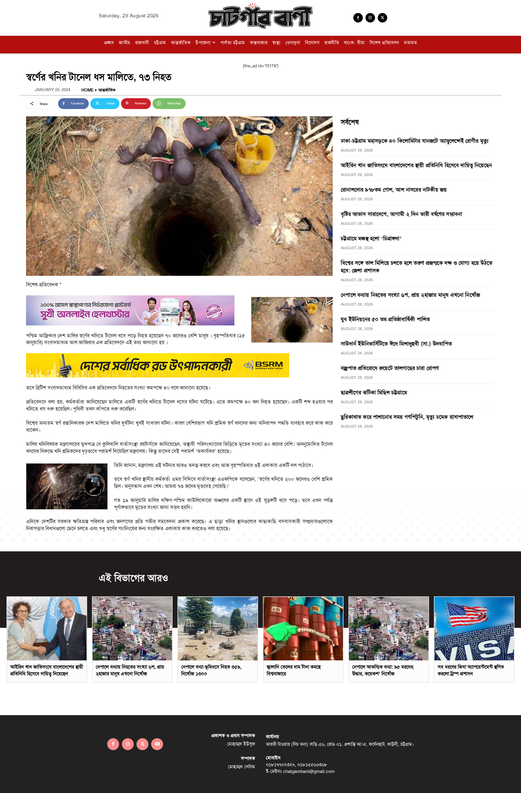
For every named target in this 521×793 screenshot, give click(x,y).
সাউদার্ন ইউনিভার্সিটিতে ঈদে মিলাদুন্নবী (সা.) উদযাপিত (396, 343)
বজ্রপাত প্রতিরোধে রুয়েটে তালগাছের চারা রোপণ (390, 368)
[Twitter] (382, 18)
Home (87, 90)
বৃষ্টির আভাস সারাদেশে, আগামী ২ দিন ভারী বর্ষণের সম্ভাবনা (401, 214)
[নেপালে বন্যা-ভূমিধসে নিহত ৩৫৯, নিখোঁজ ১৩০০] (218, 628)
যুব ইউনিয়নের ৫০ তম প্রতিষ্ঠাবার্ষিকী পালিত (385, 319)
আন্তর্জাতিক (107, 90)
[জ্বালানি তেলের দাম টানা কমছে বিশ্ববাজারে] (303, 628)
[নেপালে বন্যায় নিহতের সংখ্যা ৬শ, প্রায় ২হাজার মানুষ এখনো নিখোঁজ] (132, 628)
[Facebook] (358, 18)
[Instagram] (370, 18)
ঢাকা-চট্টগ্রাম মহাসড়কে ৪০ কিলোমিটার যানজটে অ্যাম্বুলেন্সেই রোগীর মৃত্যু (414, 140)
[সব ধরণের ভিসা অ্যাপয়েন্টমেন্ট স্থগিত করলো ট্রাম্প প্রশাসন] (474, 628)
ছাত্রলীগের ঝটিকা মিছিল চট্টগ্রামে (374, 392)
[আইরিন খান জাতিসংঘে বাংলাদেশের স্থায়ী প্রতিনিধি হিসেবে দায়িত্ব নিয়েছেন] (47, 628)
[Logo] (260, 16)
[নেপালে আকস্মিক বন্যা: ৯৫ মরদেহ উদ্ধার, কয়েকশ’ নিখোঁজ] (388, 628)
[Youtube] (157, 744)
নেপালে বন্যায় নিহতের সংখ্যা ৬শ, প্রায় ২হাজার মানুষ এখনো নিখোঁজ (410, 294)
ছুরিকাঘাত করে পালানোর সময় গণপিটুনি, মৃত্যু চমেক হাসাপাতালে (407, 416)
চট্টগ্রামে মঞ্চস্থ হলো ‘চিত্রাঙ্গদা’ (371, 238)
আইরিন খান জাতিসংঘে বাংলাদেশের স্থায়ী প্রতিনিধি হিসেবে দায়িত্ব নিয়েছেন (416, 165)
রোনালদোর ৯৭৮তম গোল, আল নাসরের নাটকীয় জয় (394, 189)
